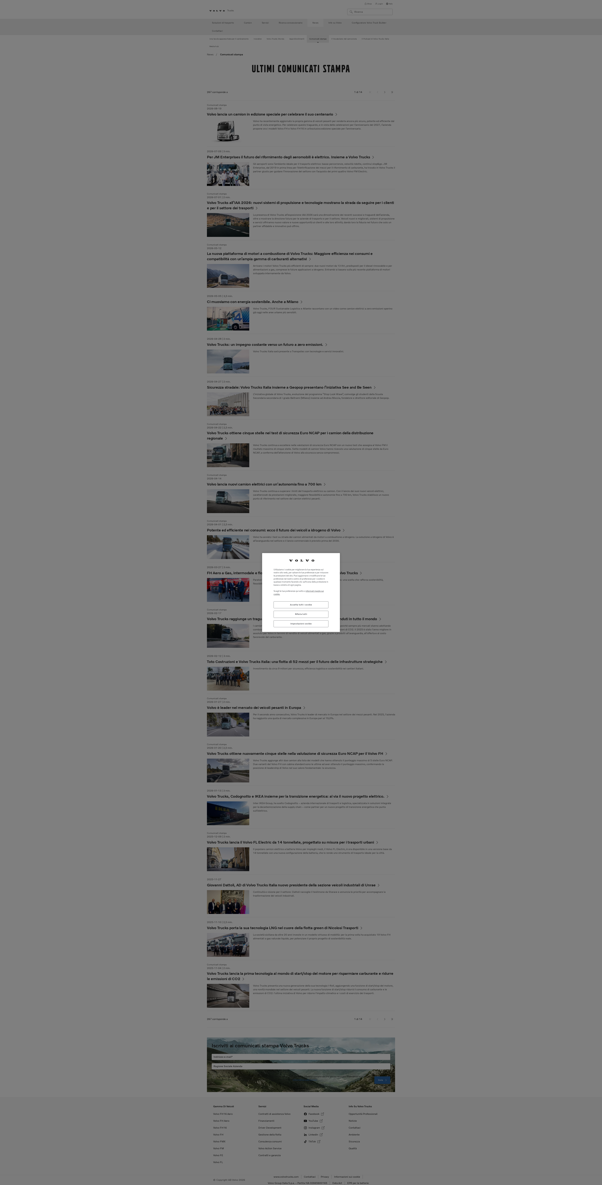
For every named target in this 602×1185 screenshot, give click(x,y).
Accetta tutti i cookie (301, 605)
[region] (301, 592)
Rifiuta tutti (301, 614)
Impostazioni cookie (301, 624)
